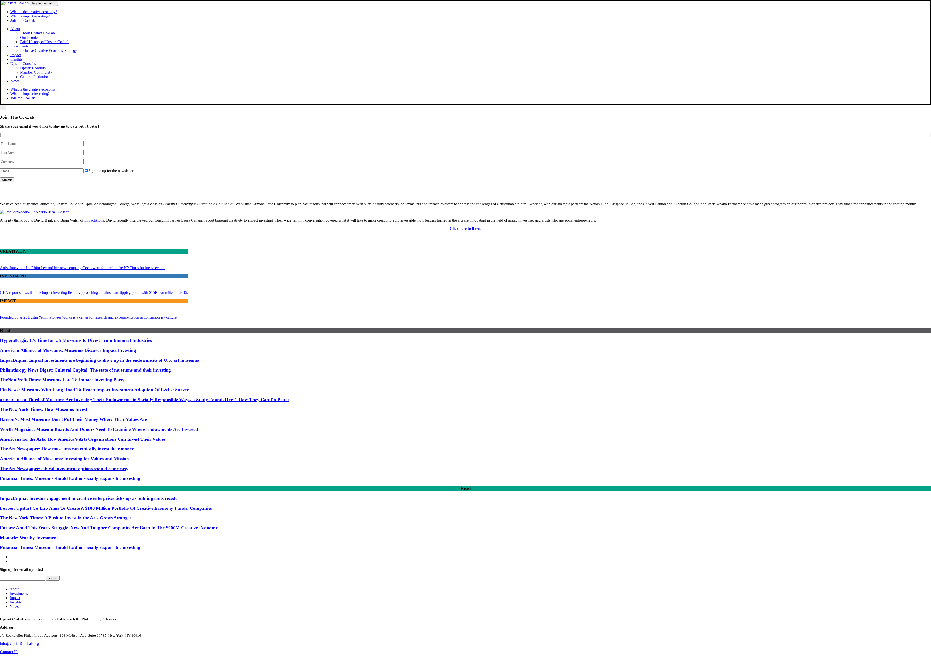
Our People (29, 37)
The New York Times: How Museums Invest (43, 409)
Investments (19, 46)
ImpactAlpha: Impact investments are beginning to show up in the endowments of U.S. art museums (99, 360)
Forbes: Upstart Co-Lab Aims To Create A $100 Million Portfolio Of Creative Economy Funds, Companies (106, 508)
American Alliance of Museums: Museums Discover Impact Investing (68, 350)
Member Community (36, 72)
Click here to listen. (465, 229)
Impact (15, 55)
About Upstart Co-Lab (37, 33)
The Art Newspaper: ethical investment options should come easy (64, 468)
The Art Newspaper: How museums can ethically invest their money (67, 448)
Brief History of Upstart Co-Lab (44, 42)
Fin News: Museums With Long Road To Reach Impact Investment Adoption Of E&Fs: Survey (94, 389)
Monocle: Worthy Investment (29, 537)
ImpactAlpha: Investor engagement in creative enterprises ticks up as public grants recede (88, 498)
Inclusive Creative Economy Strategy (48, 50)
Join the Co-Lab (22, 20)
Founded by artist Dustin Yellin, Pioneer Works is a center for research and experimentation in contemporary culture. (88, 317)
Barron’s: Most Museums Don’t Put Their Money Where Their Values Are (73, 419)
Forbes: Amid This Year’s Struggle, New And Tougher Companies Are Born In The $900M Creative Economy (109, 527)
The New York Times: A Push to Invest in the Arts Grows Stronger (65, 517)
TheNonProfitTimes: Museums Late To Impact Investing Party (62, 379)
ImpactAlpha (94, 220)
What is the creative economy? (33, 12)
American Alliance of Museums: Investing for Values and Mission (64, 458)
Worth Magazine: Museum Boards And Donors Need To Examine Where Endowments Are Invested (99, 429)
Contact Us (9, 652)
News (14, 81)
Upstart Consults (23, 64)
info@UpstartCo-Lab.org (19, 644)
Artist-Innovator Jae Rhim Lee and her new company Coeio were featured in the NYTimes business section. (82, 268)
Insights (16, 59)
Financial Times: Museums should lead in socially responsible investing (70, 478)
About (15, 29)
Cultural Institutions (35, 77)
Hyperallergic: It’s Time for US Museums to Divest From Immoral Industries (76, 340)
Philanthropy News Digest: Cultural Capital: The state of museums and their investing (85, 370)
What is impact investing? (30, 16)
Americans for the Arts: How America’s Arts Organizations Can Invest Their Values (82, 439)
